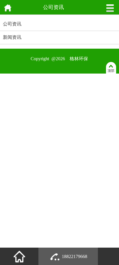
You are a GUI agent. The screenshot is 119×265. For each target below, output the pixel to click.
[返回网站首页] (8, 11)
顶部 (110, 71)
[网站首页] (19, 256)
